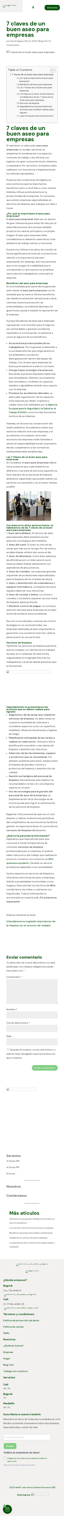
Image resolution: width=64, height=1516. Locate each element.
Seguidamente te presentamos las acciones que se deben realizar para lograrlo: (37, 109)
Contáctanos (16, 1195)
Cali (5, 1384)
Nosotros (13, 1186)
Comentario (14, 977)
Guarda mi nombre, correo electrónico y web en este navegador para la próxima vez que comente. (31, 1053)
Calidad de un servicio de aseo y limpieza (28, 1238)
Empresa (8, 1352)
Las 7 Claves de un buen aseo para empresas (36, 89)
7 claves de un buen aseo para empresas (32, 74)
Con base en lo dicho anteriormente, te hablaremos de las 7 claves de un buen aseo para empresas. (37, 97)
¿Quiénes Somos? (13, 1345)
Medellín (9, 1403)
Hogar (6, 1358)
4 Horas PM (12, 1167)
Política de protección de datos (21, 1320)
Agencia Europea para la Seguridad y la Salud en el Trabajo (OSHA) (33, 408)
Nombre (11, 1009)
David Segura (16, 41)
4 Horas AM (12, 1160)
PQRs (6, 1333)
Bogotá (8, 1394)
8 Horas (10, 1173)
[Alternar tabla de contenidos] (51, 70)
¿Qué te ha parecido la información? (36, 116)
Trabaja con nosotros (15, 1371)
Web (8, 1036)
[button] (7, 1509)
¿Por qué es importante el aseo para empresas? (36, 79)
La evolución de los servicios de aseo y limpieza (31, 1228)
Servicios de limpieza (29, 103)
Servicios (52, 7)
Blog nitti (43, 41)
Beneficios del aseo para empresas (36, 84)
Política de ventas (13, 1326)
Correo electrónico (18, 1022)
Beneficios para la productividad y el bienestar (31, 1233)
